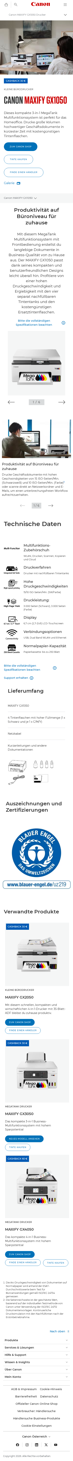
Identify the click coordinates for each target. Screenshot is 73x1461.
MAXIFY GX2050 (19, 997)
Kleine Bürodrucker (18, 89)
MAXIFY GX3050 (19, 1114)
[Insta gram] (27, 1444)
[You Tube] (55, 1444)
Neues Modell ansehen (24, 1139)
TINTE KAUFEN (18, 159)
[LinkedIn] (36, 1444)
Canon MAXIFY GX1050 (18, 197)
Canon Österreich (35, 1436)
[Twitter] (46, 1444)
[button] (23, 172)
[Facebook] (17, 1444)
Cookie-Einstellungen (36, 1425)
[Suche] (16, 5)
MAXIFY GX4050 (19, 1229)
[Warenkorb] (6, 5)
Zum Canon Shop (21, 146)
